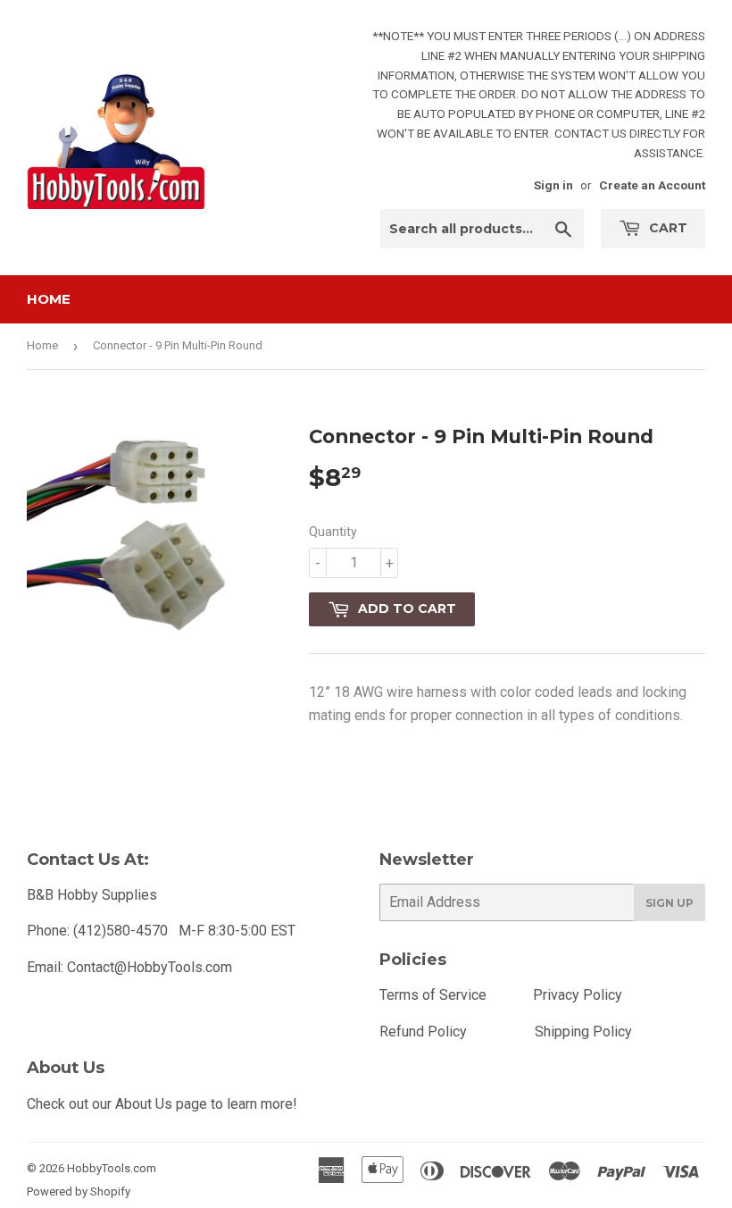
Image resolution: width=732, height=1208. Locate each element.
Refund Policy (423, 1031)
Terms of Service (433, 994)
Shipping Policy (583, 1031)
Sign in (553, 185)
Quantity (333, 531)
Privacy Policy (577, 994)
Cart (666, 228)
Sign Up (669, 903)
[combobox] (482, 228)
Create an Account (652, 185)
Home (49, 298)
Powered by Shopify (78, 1191)
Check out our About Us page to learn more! (162, 1103)
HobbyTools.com (111, 1168)
